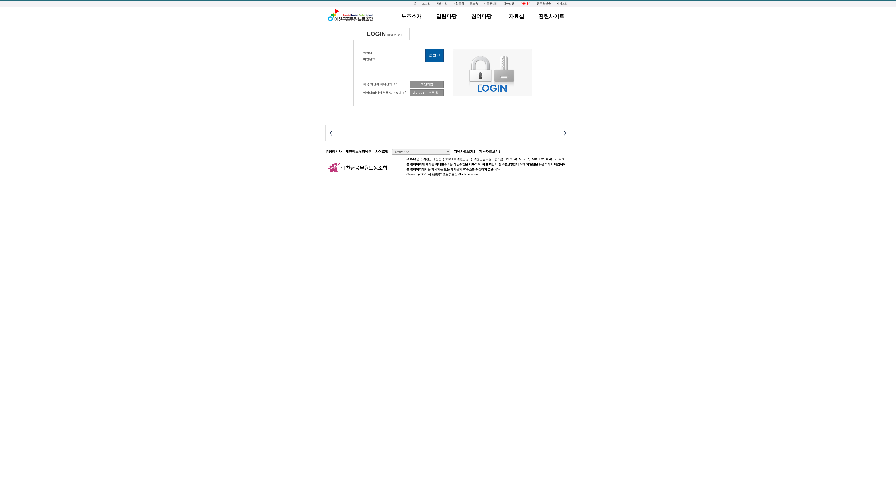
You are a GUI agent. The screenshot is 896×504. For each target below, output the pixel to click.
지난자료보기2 (489, 151)
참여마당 (481, 16)
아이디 (367, 53)
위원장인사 (334, 151)
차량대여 (525, 3)
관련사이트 (551, 16)
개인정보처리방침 (359, 151)
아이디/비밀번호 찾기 (426, 92)
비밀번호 (369, 59)
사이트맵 (562, 3)
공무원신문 (544, 3)
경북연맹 (508, 3)
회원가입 (441, 3)
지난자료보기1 (464, 151)
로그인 (426, 3)
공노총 (474, 3)
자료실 (516, 16)
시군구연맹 (491, 3)
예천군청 (458, 3)
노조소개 (411, 16)
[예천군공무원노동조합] (350, 15)
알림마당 (446, 16)
